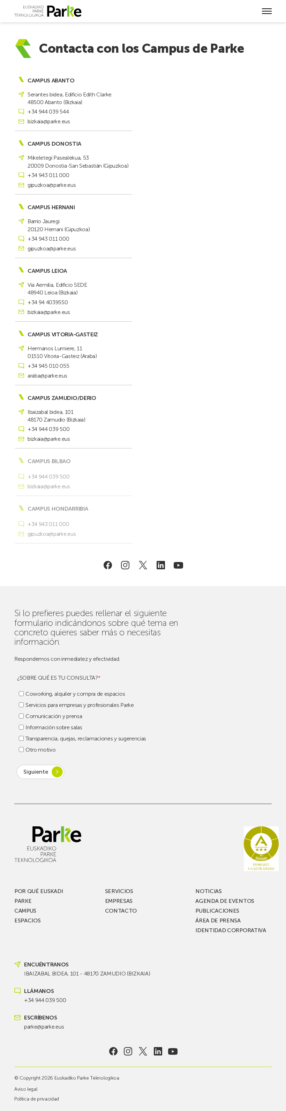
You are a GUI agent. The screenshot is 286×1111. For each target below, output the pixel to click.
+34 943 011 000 (48, 175)
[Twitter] (143, 565)
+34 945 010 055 (48, 366)
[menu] (267, 11)
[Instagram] (125, 565)
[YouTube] (178, 565)
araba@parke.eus (47, 375)
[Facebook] (107, 565)
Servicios (119, 891)
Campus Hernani (51, 207)
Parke (22, 901)
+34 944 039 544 (48, 111)
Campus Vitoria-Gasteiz (63, 334)
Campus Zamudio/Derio (62, 398)
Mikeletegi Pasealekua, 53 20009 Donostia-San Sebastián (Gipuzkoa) (78, 161)
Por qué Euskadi (38, 891)
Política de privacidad (36, 1099)
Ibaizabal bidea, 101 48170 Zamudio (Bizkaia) (56, 416)
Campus (25, 910)
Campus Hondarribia (58, 509)
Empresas (119, 901)
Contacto (121, 910)
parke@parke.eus (44, 1026)
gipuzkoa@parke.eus (52, 185)
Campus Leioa (47, 271)
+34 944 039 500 (48, 429)
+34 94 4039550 (48, 302)
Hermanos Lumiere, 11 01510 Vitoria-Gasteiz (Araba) (62, 352)
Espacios (27, 920)
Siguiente (35, 771)
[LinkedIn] (160, 565)
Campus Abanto (51, 80)
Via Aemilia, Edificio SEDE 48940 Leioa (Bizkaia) (57, 289)
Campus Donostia (54, 144)
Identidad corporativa (230, 930)
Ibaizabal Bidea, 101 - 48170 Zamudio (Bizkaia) (87, 973)
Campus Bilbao (49, 461)
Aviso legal (25, 1089)
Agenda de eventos (224, 901)
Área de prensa (218, 920)
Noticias (208, 891)
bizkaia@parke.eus (49, 121)
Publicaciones (217, 910)
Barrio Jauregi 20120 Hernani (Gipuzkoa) (59, 225)
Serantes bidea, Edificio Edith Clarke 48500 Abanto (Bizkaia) (70, 98)
